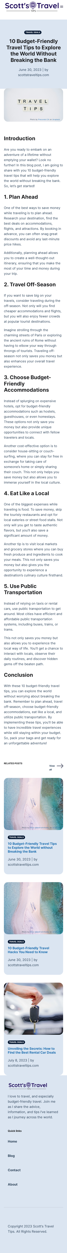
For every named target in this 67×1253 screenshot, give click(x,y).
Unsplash (56, 119)
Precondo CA (43, 119)
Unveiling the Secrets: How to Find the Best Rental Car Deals (32, 1050)
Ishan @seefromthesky (39, 828)
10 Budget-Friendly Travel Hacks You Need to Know (28, 950)
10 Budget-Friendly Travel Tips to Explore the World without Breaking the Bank (32, 847)
